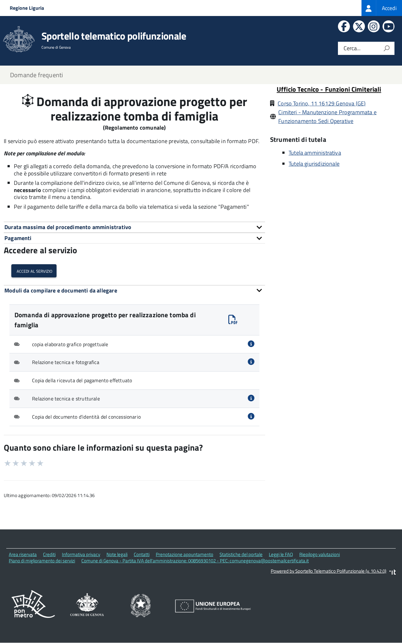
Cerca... (352, 48)
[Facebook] (343, 28)
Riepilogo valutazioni (319, 554)
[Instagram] (373, 28)
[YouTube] (387, 28)
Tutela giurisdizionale (314, 163)
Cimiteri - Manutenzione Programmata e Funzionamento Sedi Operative (327, 116)
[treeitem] (381, 8)
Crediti (49, 554)
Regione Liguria (27, 8)
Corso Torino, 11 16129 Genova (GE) (322, 103)
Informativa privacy (81, 554)
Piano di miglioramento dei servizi (42, 560)
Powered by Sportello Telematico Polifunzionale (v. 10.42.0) (328, 571)
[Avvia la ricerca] (386, 48)
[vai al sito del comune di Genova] (87, 606)
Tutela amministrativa (315, 152)
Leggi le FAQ (281, 554)
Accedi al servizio (33, 270)
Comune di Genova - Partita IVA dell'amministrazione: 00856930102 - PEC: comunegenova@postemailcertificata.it (195, 560)
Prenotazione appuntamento (184, 554)
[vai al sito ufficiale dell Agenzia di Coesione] (141, 606)
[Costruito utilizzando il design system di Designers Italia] (392, 573)
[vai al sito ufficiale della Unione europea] (212, 606)
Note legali (117, 554)
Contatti (141, 554)
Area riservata (23, 554)
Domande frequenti (36, 75)
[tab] (134, 227)
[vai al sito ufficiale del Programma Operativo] (33, 606)
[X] (358, 28)
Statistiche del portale (241, 554)
